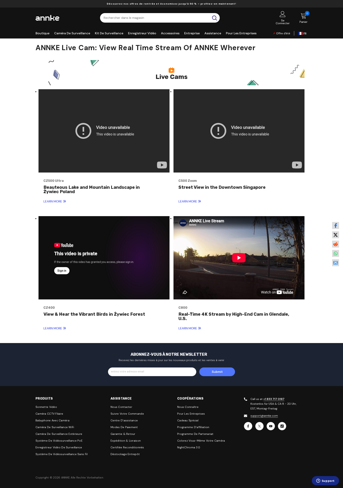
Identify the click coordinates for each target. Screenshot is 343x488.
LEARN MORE (53, 201)
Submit (217, 372)
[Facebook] (248, 426)
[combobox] (154, 18)
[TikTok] (282, 426)
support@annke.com (264, 415)
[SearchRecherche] (160, 18)
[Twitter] (259, 426)
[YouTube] (271, 426)
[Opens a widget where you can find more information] (325, 481)
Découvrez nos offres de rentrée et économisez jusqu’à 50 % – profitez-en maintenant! (171, 4)
